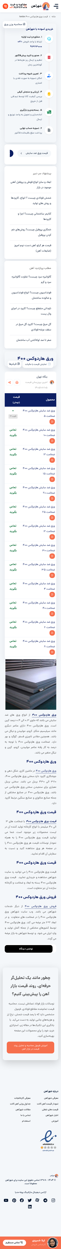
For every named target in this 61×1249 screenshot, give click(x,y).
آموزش (55, 1121)
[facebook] (23, 1200)
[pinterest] (15, 1200)
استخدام (26, 1121)
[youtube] (7, 1200)
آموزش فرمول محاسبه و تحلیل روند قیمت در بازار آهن (30, 1047)
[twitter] (30, 1200)
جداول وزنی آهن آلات (20, 1104)
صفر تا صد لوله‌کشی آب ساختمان (33, 340)
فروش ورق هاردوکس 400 (40, 906)
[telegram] (46, 1200)
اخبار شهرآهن (52, 1115)
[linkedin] (30, 1206)
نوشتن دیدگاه (26, 949)
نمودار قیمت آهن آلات (47, 1104)
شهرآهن (36, 6)
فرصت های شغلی (50, 1110)
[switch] (49, 364)
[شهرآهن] (46, 6)
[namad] (48, 1141)
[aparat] (38, 1200)
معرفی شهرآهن (51, 1098)
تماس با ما (25, 1115)
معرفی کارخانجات (22, 1098)
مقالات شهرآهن (23, 1110)
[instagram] (54, 1200)
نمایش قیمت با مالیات (36, 364)
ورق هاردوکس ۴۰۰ (46, 771)
